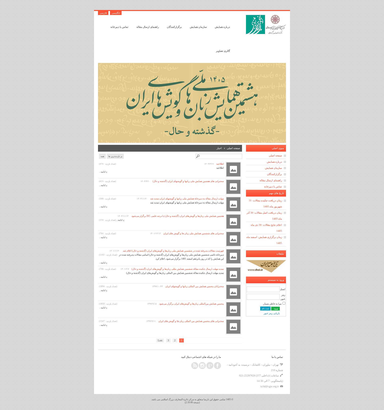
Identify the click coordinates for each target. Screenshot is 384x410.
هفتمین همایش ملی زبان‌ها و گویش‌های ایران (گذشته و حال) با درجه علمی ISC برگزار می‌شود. (177, 216)
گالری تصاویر (223, 50)
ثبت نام (265, 308)
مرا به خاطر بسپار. (272, 303)
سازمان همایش (198, 26)
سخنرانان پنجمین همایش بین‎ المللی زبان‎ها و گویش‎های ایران (194, 286)
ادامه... (102, 171)
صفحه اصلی (275, 155)
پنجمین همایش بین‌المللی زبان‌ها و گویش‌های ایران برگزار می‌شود (191, 303)
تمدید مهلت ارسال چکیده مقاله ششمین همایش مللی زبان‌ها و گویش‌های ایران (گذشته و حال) (177, 269)
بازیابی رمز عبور (272, 313)
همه (102, 156)
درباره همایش (222, 26)
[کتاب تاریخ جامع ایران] (266, 271)
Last (160, 340)
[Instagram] (202, 365)
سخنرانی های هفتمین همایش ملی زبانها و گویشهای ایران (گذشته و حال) (188, 181)
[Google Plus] (209, 365)
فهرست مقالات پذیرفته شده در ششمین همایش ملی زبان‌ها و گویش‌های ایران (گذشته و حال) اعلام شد (173, 250)
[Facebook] (217, 365)
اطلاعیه (220, 163)
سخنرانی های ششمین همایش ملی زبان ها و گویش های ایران (193, 233)
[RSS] (194, 365)
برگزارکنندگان (174, 26)
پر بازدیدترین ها (115, 156)
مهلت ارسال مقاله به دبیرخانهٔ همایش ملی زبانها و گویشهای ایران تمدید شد (187, 198)
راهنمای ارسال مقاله (147, 26)
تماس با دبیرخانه (119, 26)
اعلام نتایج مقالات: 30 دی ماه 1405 (266, 227)
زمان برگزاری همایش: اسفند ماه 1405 (264, 240)
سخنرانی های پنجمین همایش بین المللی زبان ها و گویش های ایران (191, 321)
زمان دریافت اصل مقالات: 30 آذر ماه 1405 (264, 215)
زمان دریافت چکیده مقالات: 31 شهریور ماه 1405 (265, 203)
